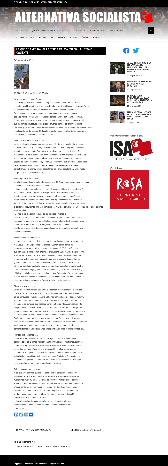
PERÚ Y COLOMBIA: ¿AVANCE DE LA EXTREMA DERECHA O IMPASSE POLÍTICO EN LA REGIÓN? (139, 115)
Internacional (24, 37)
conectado (39, 446)
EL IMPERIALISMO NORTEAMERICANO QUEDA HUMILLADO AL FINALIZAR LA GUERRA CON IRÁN (139, 99)
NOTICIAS (21, 30)
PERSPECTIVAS (46, 37)
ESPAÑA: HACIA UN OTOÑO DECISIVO (33, 430)
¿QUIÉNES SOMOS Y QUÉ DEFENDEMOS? (51, 30)
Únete (85, 37)
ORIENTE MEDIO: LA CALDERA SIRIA (87, 430)
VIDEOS (73, 37)
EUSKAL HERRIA (116, 30)
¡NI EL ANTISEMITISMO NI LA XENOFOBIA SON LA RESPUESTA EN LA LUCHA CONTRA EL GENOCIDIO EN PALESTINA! (139, 67)
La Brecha (80, 30)
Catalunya (96, 30)
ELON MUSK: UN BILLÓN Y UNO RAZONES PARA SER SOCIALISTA (40, 2)
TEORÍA (61, 37)
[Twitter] (136, 50)
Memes (96, 37)
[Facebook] (126, 50)
